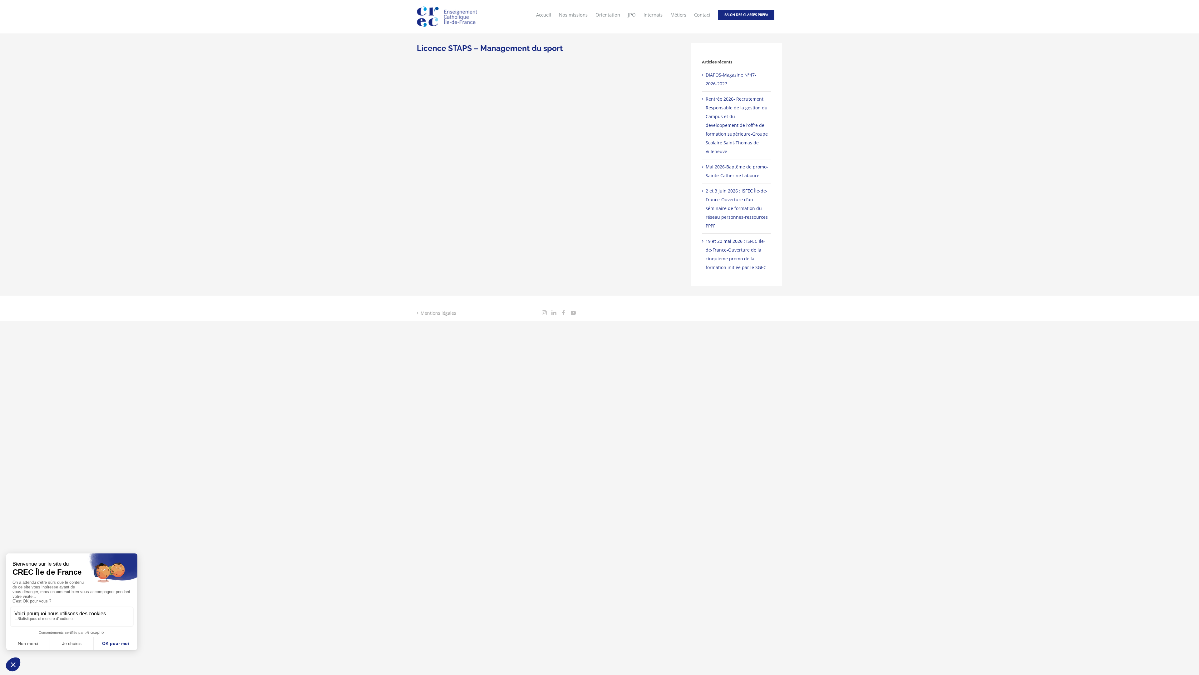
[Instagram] (544, 312)
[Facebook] (563, 312)
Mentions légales (438, 313)
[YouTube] (573, 312)
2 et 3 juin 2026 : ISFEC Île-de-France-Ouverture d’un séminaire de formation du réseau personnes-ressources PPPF (737, 208)
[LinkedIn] (553, 312)
